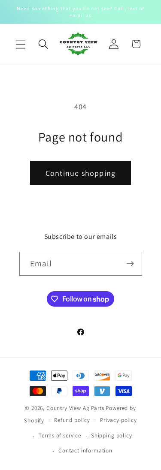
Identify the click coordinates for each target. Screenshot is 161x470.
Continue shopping (80, 173)
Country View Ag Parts (76, 408)
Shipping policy (111, 435)
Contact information (85, 450)
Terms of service (60, 435)
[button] (20, 44)
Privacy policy (118, 420)
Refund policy (72, 420)
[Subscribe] (130, 264)
